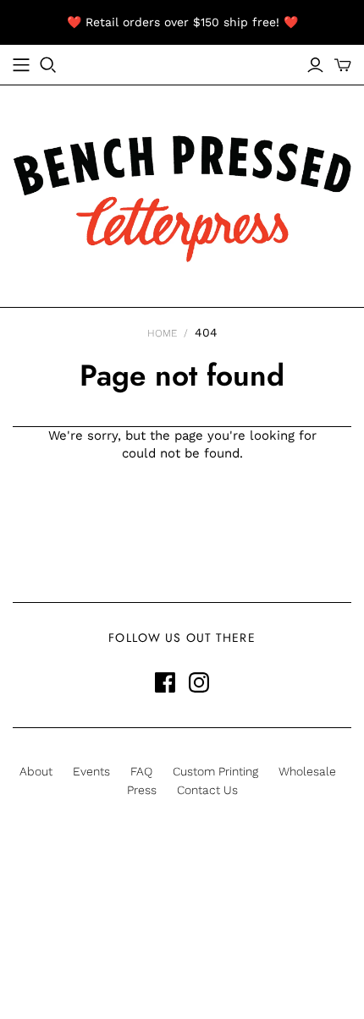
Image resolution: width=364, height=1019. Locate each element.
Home (162, 333)
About (35, 771)
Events (91, 771)
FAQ (141, 771)
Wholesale (307, 771)
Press (142, 790)
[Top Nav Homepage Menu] (21, 65)
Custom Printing (215, 771)
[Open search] (48, 65)
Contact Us (207, 790)
